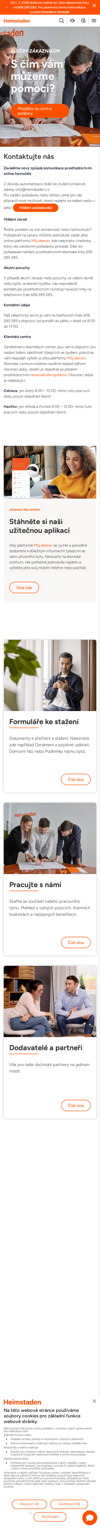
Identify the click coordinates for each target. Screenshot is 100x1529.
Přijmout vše (29, 1504)
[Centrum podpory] (72, 20)
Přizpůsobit (50, 1517)
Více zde (24, 587)
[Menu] (94, 20)
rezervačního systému (49, 375)
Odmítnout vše (69, 1504)
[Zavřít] (94, 1401)
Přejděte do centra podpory (35, 111)
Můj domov (40, 240)
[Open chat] (89, 1517)
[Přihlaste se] (83, 20)
